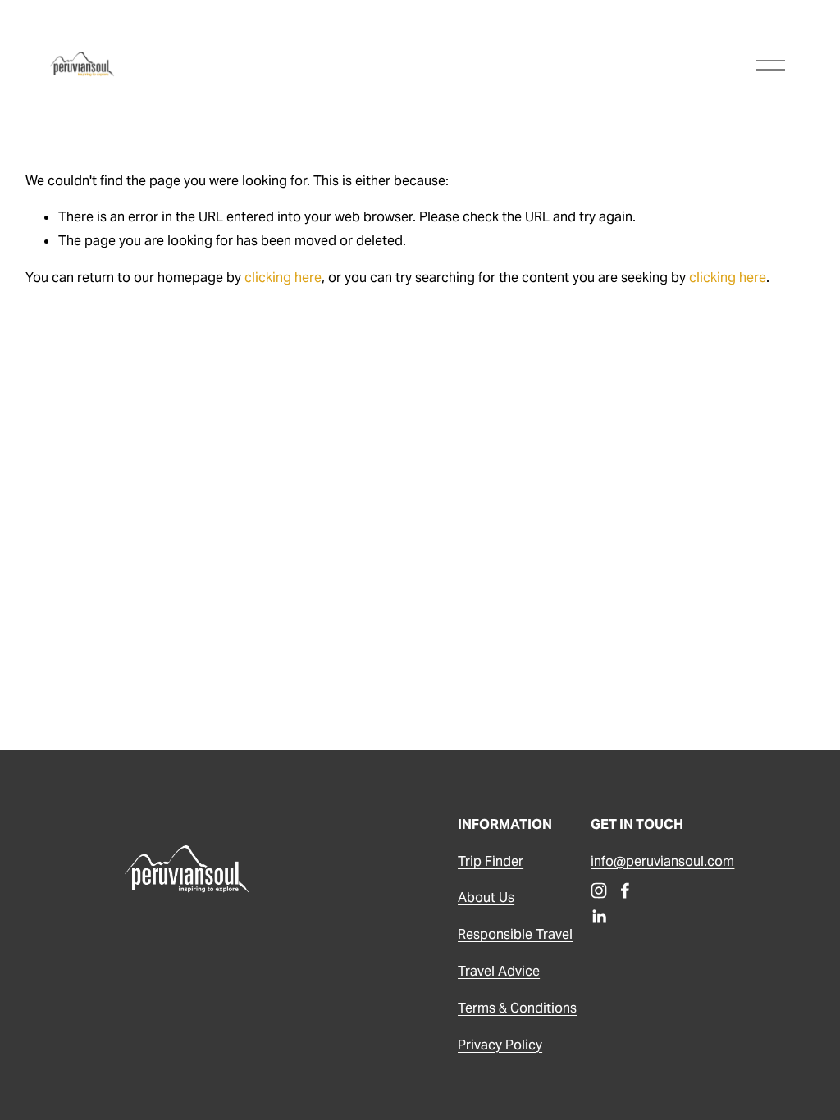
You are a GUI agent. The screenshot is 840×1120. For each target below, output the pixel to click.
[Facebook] (625, 890)
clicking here (283, 277)
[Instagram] (599, 890)
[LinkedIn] (599, 916)
